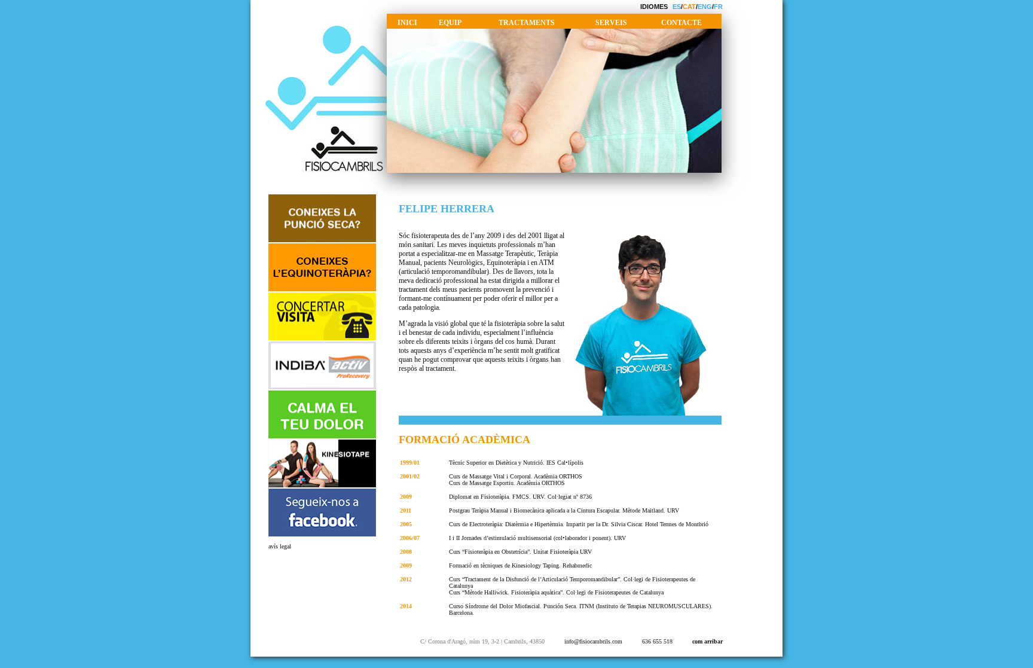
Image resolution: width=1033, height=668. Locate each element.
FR (718, 6)
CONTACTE (681, 23)
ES (677, 6)
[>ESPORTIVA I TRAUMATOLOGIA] (322, 486)
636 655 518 (657, 641)
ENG (705, 6)
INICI (407, 23)
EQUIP (450, 23)
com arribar (707, 641)
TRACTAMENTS (527, 23)
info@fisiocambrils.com (593, 641)
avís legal (279, 546)
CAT (689, 6)
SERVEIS (611, 23)
